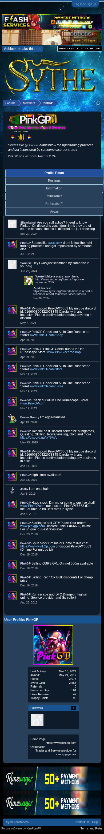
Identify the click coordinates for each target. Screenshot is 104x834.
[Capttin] (37, 719)
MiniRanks (54, 196)
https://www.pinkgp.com (61, 742)
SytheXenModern (17, 822)
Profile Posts (54, 173)
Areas (54, 211)
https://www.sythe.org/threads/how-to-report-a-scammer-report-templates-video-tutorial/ (63, 292)
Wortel (40, 276)
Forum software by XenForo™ (21, 828)
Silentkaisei (28, 222)
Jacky (24, 488)
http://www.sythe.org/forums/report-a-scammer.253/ (59, 281)
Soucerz (26, 263)
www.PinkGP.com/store (46, 369)
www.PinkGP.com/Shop (46, 335)
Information (54, 188)
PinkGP (25, 242)
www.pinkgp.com (32, 526)
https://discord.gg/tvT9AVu (39, 437)
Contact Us (82, 822)
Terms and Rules (92, 828)
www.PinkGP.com (32, 403)
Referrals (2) (54, 204)
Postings (54, 180)
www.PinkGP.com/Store (46, 386)
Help (95, 822)
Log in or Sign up (85, 4)
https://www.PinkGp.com (37, 546)
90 (74, 698)
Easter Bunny (29, 417)
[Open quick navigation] (98, 103)
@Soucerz (32, 145)
